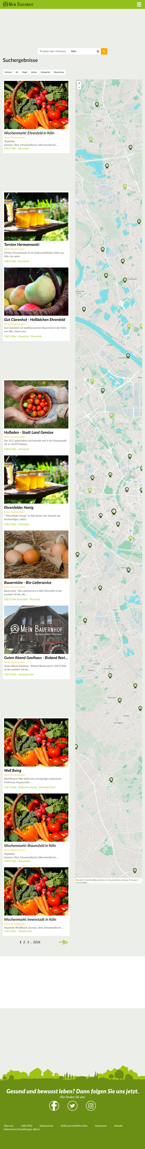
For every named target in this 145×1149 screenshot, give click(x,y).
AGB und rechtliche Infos (74, 1126)
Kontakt (118, 1126)
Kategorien (45, 72)
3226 (36, 942)
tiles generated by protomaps (118, 880)
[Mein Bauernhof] (54, 4)
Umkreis (8, 72)
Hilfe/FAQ (26, 1126)
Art (17, 72)
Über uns (8, 1126)
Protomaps (133, 880)
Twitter (72, 1105)
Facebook (54, 1105)
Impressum (101, 1126)
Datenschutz (46, 1126)
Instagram (90, 1105)
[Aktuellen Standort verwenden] (98, 51)
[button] (110, 474)
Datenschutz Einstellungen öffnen (22, 1129)
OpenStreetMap (81, 882)
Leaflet (80, 880)
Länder (34, 72)
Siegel (24, 72)
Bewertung (59, 72)
